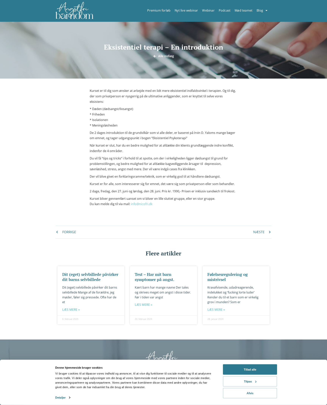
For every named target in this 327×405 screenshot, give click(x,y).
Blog (260, 10)
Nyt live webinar (186, 10)
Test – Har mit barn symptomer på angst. (154, 277)
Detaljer (60, 397)
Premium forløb (159, 10)
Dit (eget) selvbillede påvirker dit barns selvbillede (90, 277)
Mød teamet (243, 10)
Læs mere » (71, 309)
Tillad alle (250, 369)
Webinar (208, 10)
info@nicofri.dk (141, 204)
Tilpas (248, 381)
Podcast (224, 10)
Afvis (250, 393)
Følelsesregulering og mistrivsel (227, 277)
